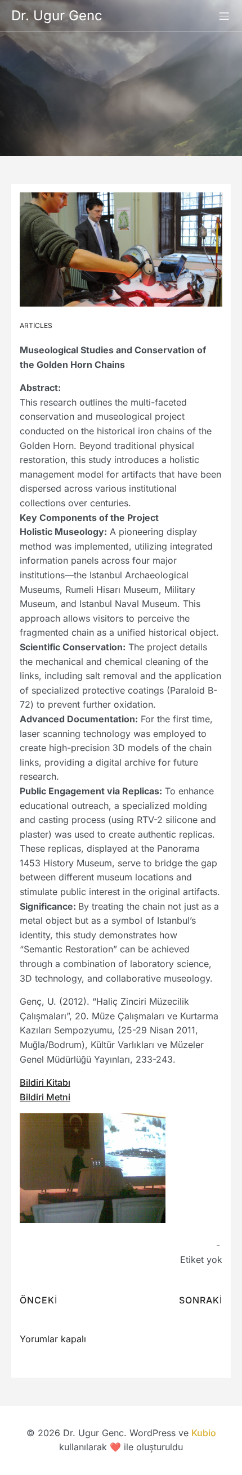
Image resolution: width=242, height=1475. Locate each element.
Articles (36, 325)
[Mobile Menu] (224, 16)
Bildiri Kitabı (45, 1082)
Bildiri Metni (45, 1097)
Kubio (203, 1432)
